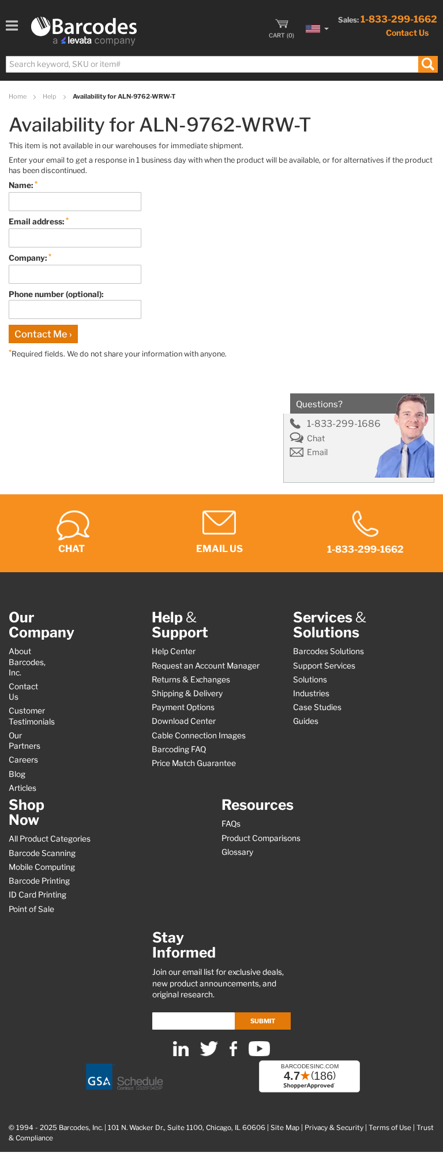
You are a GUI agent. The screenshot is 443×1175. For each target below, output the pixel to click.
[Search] (427, 64)
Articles (22, 788)
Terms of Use (390, 1128)
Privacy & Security (334, 1128)
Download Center (184, 721)
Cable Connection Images (199, 735)
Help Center (174, 651)
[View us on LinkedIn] (181, 1053)
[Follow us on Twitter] (209, 1053)
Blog (17, 774)
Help (50, 96)
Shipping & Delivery (187, 693)
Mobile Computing (42, 867)
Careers (23, 759)
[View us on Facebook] (233, 1053)
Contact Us (407, 32)
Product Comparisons (261, 838)
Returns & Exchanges (191, 679)
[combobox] (221, 64)
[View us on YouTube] (259, 1053)
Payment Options (183, 707)
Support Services (324, 665)
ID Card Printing (37, 894)
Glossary (237, 852)
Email (317, 452)
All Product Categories (50, 838)
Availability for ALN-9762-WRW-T (124, 96)
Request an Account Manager (206, 665)
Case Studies (317, 707)
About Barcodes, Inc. (27, 662)
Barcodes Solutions (328, 651)
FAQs (231, 823)
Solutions (310, 679)
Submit (262, 1021)
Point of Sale (31, 909)
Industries (311, 693)
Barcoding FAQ (179, 749)
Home (18, 96)
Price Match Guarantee (194, 763)
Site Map (285, 1128)
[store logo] (84, 31)
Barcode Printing (39, 880)
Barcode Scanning (42, 853)
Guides (305, 721)
